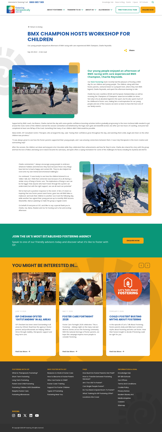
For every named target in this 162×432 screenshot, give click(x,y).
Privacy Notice (123, 391)
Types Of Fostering (55, 391)
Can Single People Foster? (93, 386)
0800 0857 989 (36, 2)
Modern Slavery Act (126, 394)
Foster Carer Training (55, 384)
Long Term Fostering (20, 380)
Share (131, 50)
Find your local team (127, 10)
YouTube (37, 415)
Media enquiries (124, 398)
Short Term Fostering (20, 376)
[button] (141, 265)
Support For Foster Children (58, 387)
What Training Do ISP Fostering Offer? (98, 393)
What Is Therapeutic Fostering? (25, 373)
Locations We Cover (91, 397)
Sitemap (121, 405)
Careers (121, 402)
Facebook (20, 415)
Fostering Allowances (20, 394)
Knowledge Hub (124, 373)
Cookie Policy (123, 387)
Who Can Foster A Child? (57, 380)
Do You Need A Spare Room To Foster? (98, 390)
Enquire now (148, 10)
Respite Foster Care (20, 391)
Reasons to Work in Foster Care (60, 373)
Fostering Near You (55, 394)
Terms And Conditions (127, 384)
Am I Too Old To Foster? (92, 382)
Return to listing (36, 27)
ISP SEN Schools (124, 376)
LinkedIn (31, 415)
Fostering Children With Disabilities (26, 387)
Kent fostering (97, 82)
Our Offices (122, 380)
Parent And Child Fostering (23, 384)
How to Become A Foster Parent (60, 376)
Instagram (14, 415)
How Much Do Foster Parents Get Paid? (99, 373)
